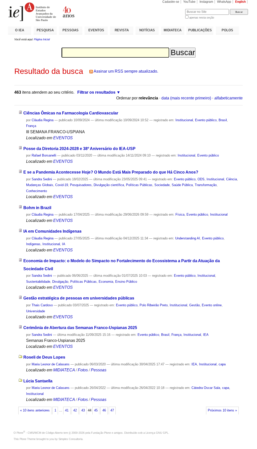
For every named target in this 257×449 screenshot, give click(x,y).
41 (67, 410)
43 (83, 410)
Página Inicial (42, 39)
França (31, 126)
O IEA (19, 30)
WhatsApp (224, 2)
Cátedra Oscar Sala (205, 388)
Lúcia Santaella (37, 381)
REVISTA (122, 30)
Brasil (223, 120)
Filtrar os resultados (96, 92)
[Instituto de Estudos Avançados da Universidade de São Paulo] (68, 12)
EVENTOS (96, 30)
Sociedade (162, 185)
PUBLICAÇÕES (200, 30)
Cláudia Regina (42, 120)
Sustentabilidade (38, 281)
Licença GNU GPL (157, 432)
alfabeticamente (228, 98)
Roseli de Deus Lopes (44, 357)
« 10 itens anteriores (35, 410)
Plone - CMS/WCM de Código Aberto (40, 432)
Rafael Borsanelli (44, 155)
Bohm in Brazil (37, 208)
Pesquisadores (81, 185)
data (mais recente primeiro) (186, 98)
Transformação (206, 185)
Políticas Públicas (139, 185)
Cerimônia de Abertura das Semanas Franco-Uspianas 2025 (80, 328)
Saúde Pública (182, 185)
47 (112, 410)
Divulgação (60, 281)
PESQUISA (45, 30)
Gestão (194, 305)
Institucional (184, 120)
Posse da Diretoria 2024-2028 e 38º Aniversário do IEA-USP (79, 148)
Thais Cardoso (42, 305)
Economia (106, 281)
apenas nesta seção (201, 17)
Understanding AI (187, 238)
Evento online (212, 305)
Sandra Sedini (42, 179)
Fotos (83, 370)
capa (222, 364)
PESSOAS (70, 30)
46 (104, 410)
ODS (201, 179)
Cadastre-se (170, 2)
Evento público (206, 120)
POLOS (227, 30)
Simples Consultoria (70, 438)
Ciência (231, 179)
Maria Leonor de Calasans (51, 364)
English (240, 2)
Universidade (35, 311)
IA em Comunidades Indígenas (52, 231)
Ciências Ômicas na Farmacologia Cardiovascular (70, 113)
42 (75, 410)
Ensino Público (126, 281)
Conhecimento (36, 191)
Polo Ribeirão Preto (154, 305)
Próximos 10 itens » (222, 410)
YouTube (189, 2)
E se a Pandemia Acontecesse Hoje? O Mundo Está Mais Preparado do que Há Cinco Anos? (110, 172)
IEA (206, 335)
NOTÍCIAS (147, 30)
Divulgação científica (109, 185)
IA (63, 244)
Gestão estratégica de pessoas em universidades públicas (78, 298)
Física (179, 214)
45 (96, 410)
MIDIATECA (172, 30)
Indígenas (33, 244)
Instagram (206, 2)
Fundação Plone (101, 432)
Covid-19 (61, 185)
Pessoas (98, 370)
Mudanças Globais (39, 185)
